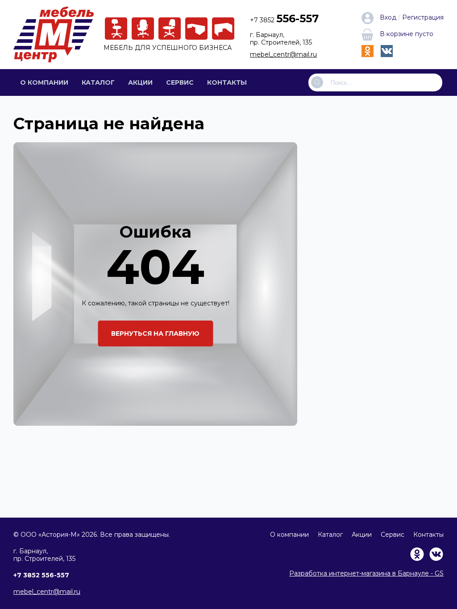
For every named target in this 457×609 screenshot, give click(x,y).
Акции (140, 82)
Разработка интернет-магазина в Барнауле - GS (366, 573)
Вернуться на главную (155, 333)
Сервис (180, 82)
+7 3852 (284, 20)
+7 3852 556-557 (41, 575)
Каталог (98, 82)
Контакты (227, 82)
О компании (44, 82)
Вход (388, 17)
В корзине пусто (406, 34)
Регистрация (423, 17)
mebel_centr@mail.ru (283, 54)
